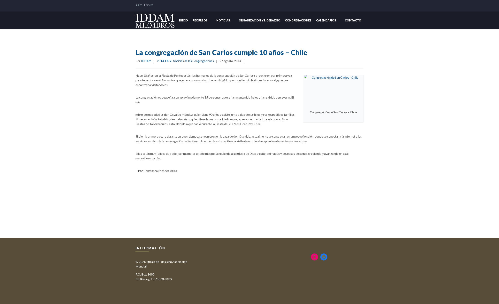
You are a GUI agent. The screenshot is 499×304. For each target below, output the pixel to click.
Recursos (200, 20)
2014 (160, 61)
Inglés (138, 4)
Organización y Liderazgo (259, 20)
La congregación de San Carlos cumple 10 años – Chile (221, 52)
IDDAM (146, 61)
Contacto (353, 20)
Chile (168, 61)
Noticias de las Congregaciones (193, 61)
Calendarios (326, 20)
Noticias (223, 20)
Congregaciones (298, 20)
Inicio (183, 20)
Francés (148, 4)
